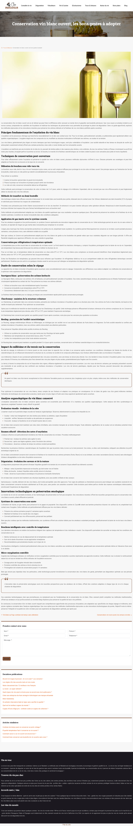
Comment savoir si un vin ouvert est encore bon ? (19, 734)
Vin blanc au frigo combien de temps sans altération (20, 615)
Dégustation (39, 6)
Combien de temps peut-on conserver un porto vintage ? (22, 727)
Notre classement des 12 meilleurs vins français (19, 685)
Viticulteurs (51, 6)
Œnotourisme (76, 6)
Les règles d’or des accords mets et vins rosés (19, 682)
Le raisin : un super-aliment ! (12, 689)
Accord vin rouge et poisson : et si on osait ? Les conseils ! (23, 679)
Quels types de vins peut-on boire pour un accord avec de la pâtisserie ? (27, 692)
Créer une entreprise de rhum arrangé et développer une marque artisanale (28, 695)
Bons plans (116, 6)
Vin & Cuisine (63, 6)
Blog (125, 6)
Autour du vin (104, 6)
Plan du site (67, 825)
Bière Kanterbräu (8, 699)
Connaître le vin (26, 6)
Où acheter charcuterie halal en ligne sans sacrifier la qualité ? (23, 702)
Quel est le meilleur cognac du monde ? (16, 705)
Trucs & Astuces (90, 6)
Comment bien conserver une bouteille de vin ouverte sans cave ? (25, 737)
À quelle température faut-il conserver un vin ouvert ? (21, 730)
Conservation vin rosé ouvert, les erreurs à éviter (113, 615)
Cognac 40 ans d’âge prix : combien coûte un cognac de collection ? (25, 709)
